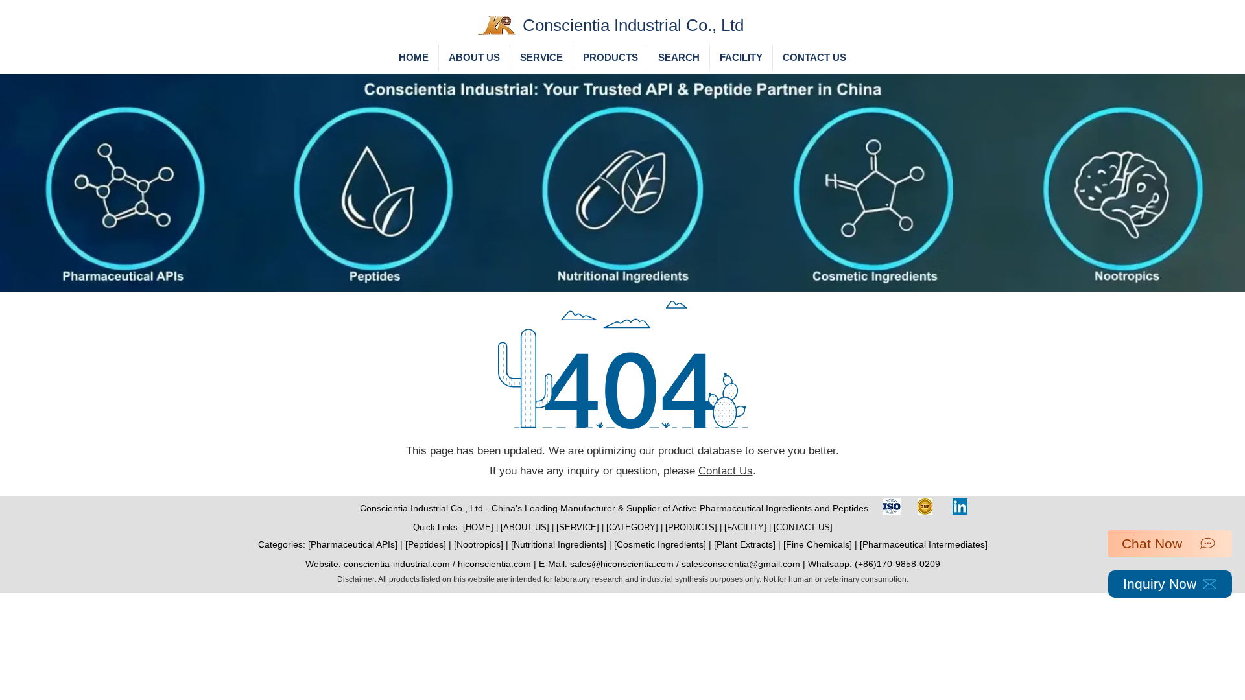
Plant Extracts (745, 544)
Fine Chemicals (817, 544)
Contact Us (725, 471)
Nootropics (478, 544)
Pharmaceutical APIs (353, 544)
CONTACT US (803, 527)
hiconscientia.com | (498, 564)
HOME (478, 527)
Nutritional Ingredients (559, 544)
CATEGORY (632, 527)
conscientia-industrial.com (397, 564)
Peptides (426, 544)
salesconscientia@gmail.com (741, 564)
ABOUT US (525, 527)
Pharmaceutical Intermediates (923, 544)
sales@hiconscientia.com (622, 564)
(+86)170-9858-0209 (897, 564)
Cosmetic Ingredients (660, 544)
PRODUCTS (691, 527)
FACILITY (745, 527)
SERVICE (578, 527)
